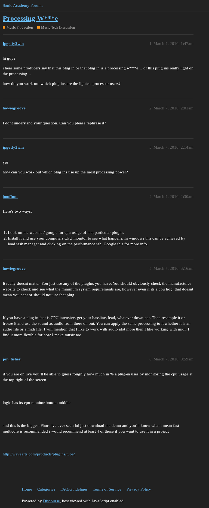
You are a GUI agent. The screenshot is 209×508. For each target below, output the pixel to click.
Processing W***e (30, 18)
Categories (46, 489)
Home (27, 489)
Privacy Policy (139, 489)
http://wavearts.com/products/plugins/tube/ (39, 454)
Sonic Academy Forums (23, 5)
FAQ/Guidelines (74, 489)
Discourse (51, 501)
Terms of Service (107, 489)
